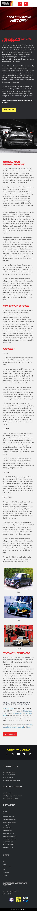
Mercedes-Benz (8, 727)
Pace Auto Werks (8, 709)
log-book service (18, 713)
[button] (31, 3)
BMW (28, 727)
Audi (22, 727)
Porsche (29, 725)
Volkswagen (17, 727)
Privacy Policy (18, 909)
